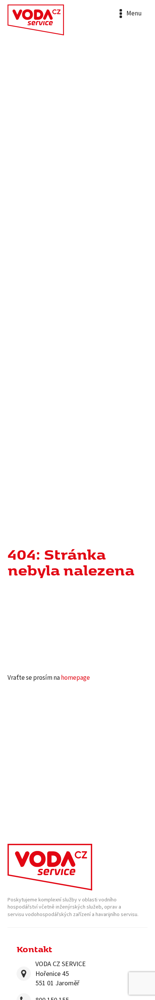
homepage (75, 677)
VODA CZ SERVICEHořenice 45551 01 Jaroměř (60, 973)
